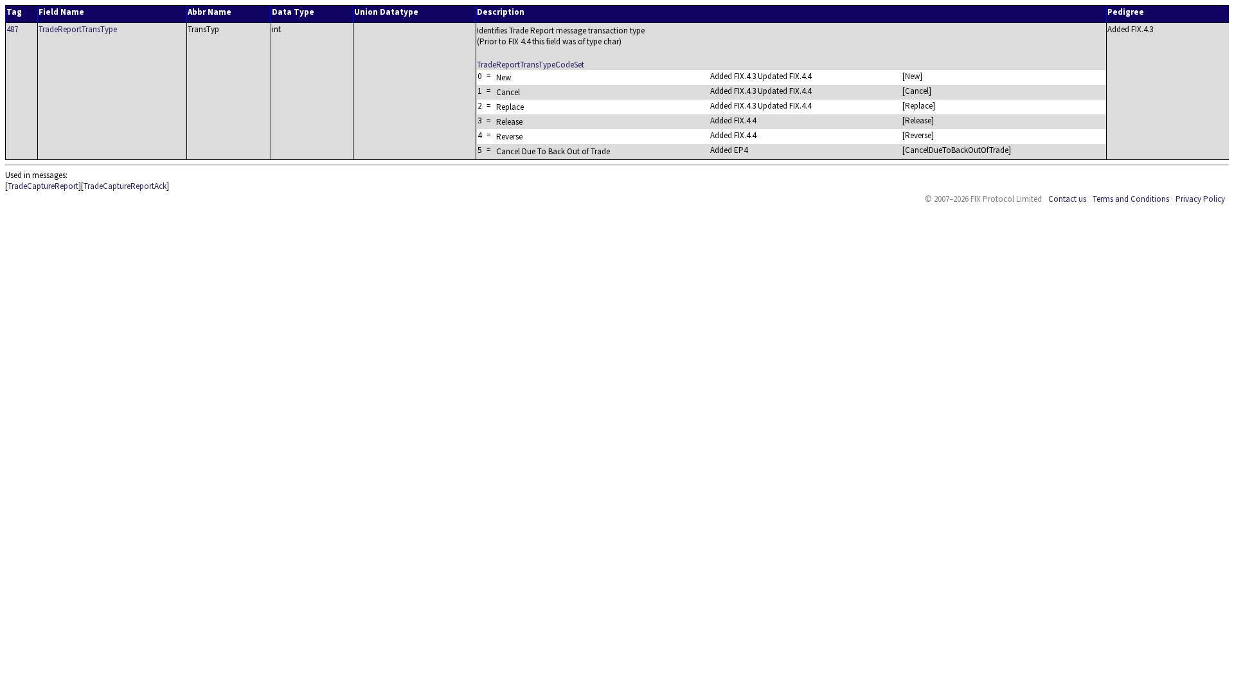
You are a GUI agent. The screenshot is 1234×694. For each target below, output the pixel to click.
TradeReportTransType (78, 29)
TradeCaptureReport (43, 186)
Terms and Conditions (1131, 198)
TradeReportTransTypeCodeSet (530, 64)
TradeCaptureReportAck (125, 186)
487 (12, 29)
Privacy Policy (1200, 198)
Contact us (1067, 198)
